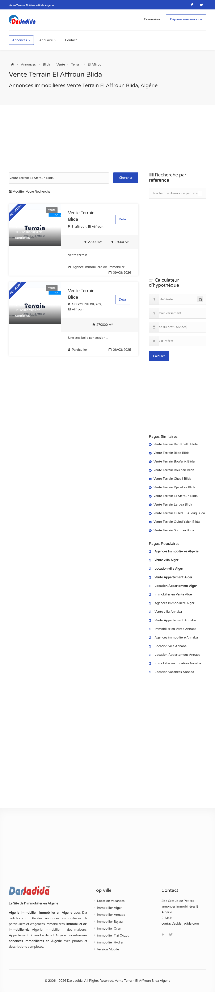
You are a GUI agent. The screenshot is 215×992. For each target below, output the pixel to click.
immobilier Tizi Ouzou (113, 935)
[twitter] (201, 4)
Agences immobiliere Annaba (176, 637)
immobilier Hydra (110, 942)
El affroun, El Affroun (87, 227)
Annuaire (46, 40)
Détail (123, 219)
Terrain (76, 64)
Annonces (19, 40)
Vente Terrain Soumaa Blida (173, 530)
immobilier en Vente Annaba (175, 629)
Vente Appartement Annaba (175, 620)
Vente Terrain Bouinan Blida (173, 470)
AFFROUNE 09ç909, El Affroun (85, 306)
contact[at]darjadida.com (180, 923)
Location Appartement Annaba (177, 655)
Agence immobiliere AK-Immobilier (98, 267)
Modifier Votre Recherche (31, 191)
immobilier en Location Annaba (178, 663)
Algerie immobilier (23, 912)
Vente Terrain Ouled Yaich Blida (176, 522)
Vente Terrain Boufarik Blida (174, 461)
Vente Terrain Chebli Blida (172, 479)
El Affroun (95, 64)
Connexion (152, 19)
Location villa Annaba (170, 646)
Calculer (159, 356)
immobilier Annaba (111, 915)
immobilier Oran (109, 928)
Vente (60, 64)
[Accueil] (12, 64)
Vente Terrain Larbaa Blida (172, 504)
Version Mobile (108, 949)
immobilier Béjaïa (110, 922)
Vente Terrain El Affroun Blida (175, 496)
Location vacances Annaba (174, 672)
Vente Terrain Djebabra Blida (174, 487)
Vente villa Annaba (168, 612)
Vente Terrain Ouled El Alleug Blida (179, 513)
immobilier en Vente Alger (174, 594)
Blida (46, 64)
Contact (71, 40)
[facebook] (192, 4)
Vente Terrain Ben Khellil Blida (175, 444)
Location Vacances (111, 901)
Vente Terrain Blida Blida (171, 453)
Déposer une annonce (186, 19)
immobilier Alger (109, 908)
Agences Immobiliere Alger (174, 603)
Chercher (125, 178)
